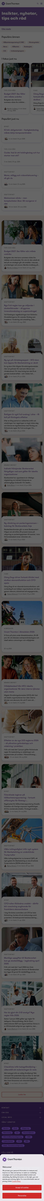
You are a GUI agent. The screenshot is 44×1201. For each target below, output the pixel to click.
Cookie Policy (16, 1181)
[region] (22, 1177)
